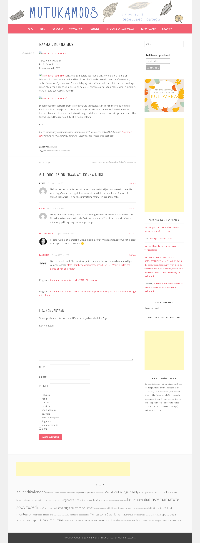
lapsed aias (123, 500)
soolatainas (138, 520)
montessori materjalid (61, 515)
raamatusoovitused (91, 520)
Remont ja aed (148, 28)
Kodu (30, 28)
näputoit (36, 520)
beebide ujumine (52, 492)
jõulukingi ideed (125, 492)
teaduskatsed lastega (152, 521)
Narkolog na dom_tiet (154, 227)
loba (95, 508)
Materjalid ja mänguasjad (120, 28)
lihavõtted (52, 508)
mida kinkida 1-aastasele (117, 508)
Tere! (42, 28)
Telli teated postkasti (158, 55)
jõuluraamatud (172, 492)
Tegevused (57, 28)
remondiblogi (109, 520)
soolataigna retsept (124, 521)
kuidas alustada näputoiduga (94, 500)
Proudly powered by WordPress (81, 538)
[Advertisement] (164, 165)
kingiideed (48, 500)
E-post (43, 376)
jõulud (109, 492)
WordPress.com (126, 538)
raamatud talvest (73, 520)
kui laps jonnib (113, 500)
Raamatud (52, 147)
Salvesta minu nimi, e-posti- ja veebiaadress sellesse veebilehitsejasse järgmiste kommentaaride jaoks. (47, 411)
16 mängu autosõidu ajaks (160, 238)
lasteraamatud (138, 499)
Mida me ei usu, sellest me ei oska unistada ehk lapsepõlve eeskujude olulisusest (164, 272)
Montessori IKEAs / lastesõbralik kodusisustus (112, 162)
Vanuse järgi (76, 28)
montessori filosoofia (43, 514)
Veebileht (44, 386)
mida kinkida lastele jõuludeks (159, 508)
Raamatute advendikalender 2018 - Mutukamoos (74, 280)
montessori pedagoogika (79, 514)
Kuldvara (167, 28)
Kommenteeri (44, 327)
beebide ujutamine (67, 492)
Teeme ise (94, 28)
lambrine (44, 255)
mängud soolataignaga (135, 514)
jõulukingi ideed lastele (149, 492)
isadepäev (100, 492)
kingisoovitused (71, 500)
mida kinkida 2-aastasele (136, 508)
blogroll (79, 492)
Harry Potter (88, 492)
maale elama (101, 508)
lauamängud (42, 508)
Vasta (131, 183)
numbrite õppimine (153, 515)
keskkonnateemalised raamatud (29, 500)
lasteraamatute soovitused (58, 151)
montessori (24, 514)
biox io (148, 246)
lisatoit (89, 508)
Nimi (42, 367)
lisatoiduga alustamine (70, 508)
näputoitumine (53, 520)
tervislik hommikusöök (170, 520)
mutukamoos (46, 233)
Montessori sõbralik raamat (108, 514)
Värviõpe (46, 162)
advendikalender (30, 492)
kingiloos (56, 500)
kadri (42, 208)
